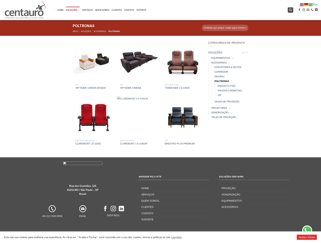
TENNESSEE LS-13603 (177, 88)
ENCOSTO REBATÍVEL (230, 90)
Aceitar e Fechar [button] (307, 237)
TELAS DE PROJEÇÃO (223, 117)
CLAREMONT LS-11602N (133, 143)
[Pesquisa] (290, 10)
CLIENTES (117, 10)
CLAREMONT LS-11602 (88, 143)
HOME (61, 10)
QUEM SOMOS (102, 10)
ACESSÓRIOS (100, 31)
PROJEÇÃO (229, 188)
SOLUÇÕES (71, 10)
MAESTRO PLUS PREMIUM (180, 143)
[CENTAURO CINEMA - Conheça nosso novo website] (26, 10)
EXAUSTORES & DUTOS (228, 67)
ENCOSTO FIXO (226, 86)
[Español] (315, 4)
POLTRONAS (222, 81)
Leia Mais (176, 237)
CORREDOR (221, 72)
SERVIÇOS (87, 10)
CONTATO (129, 10)
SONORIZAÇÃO (220, 112)
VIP (219, 95)
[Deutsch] (306, 4)
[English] (302, 4)
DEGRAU (219, 76)
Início (75, 31)
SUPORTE (141, 10)
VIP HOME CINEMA (130, 88)
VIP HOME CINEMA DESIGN (90, 88)
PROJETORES (219, 108)
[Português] (310, 4)
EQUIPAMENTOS (220, 58)
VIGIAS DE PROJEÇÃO (227, 101)
